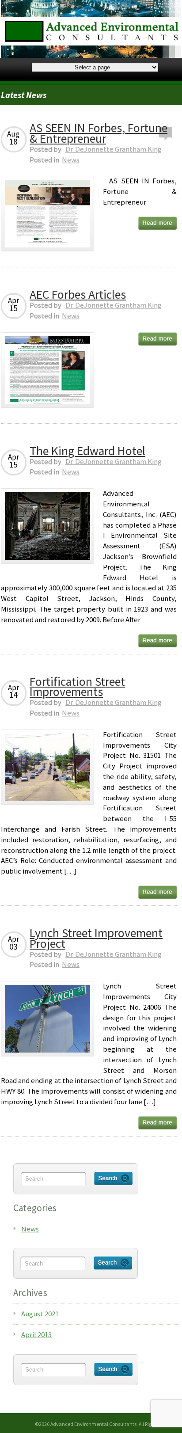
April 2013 (36, 1334)
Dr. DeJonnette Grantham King (113, 149)
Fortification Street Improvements (77, 687)
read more (157, 223)
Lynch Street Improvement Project (96, 938)
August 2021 (40, 1314)
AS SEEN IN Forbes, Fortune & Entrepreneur (98, 133)
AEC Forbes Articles (78, 294)
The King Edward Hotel (87, 451)
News (71, 159)
